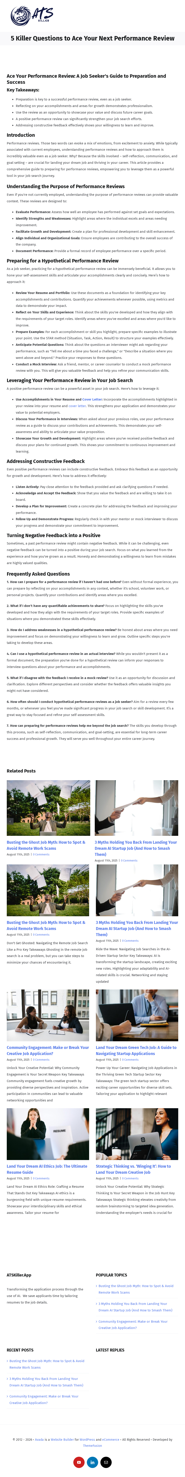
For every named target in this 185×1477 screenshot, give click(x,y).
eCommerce (110, 1440)
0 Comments (41, 854)
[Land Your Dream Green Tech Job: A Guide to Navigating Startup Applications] (137, 1015)
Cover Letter (92, 399)
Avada (39, 1440)
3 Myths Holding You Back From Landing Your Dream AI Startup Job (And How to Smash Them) (136, 848)
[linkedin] (92, 1462)
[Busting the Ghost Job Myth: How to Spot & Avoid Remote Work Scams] (48, 890)
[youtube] (79, 1462)
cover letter (77, 406)
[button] (10, 821)
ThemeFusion (92, 1446)
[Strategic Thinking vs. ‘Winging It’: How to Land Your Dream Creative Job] (137, 1134)
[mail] (106, 1462)
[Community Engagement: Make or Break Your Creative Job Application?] (48, 1015)
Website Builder (62, 1440)
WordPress (87, 1440)
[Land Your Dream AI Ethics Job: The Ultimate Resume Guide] (48, 1134)
